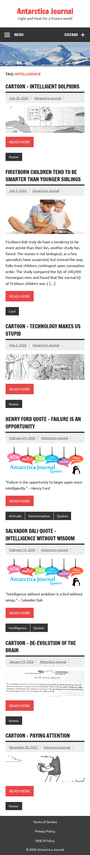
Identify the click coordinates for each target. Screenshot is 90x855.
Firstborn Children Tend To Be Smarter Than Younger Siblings (43, 175)
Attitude (15, 516)
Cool (12, 311)
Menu (19, 34)
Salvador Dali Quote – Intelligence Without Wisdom (40, 534)
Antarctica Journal (45, 11)
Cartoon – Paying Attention (38, 735)
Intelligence (18, 628)
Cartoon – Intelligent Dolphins (42, 86)
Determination (39, 516)
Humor (14, 157)
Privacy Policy (45, 831)
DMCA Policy (45, 840)
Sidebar (71, 34)
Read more (19, 141)
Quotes (62, 516)
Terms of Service (45, 821)
